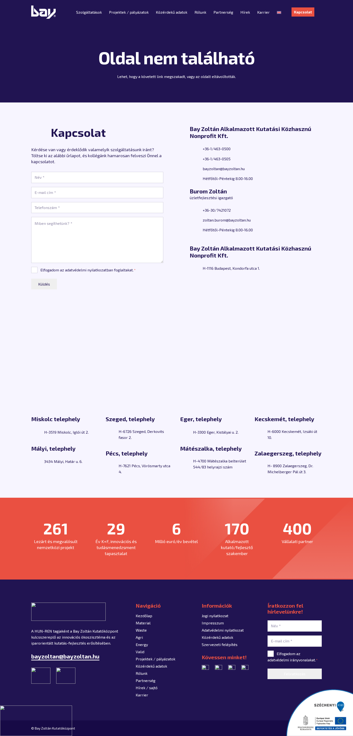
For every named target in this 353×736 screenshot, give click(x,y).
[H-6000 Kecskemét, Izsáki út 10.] (261, 434)
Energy (142, 644)
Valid (140, 651)
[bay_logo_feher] (43, 12)
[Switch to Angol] (279, 12)
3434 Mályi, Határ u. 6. (63, 461)
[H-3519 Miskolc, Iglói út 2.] (37, 432)
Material (143, 623)
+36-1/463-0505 (217, 158)
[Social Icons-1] (205, 668)
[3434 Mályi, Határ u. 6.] (37, 461)
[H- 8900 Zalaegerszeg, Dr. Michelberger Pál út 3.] (261, 468)
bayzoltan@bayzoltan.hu (224, 168)
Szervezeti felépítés (219, 644)
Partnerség (145, 680)
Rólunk (141, 673)
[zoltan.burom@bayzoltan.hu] (196, 220)
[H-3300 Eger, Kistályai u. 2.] (186, 432)
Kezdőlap (144, 615)
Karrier (142, 695)
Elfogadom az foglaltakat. (88, 270)
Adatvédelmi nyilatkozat (223, 630)
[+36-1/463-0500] (196, 148)
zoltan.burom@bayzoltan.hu (227, 220)
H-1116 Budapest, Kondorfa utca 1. (231, 268)
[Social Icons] (218, 668)
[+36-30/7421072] (196, 210)
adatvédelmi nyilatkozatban (89, 270)
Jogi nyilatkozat (215, 615)
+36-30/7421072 (217, 210)
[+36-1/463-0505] (196, 158)
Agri (139, 637)
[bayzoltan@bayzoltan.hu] (196, 168)
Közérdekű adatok (151, 666)
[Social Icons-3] (245, 668)
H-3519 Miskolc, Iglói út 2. (66, 432)
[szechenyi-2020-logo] (319, 712)
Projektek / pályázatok (155, 659)
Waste (141, 630)
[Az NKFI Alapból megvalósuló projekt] (36, 721)
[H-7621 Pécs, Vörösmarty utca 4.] (112, 468)
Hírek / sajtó (147, 687)
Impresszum (213, 623)
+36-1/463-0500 (217, 148)
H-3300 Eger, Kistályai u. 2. (215, 432)
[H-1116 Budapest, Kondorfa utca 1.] (196, 268)
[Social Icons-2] (231, 668)
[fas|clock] (196, 178)
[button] (319, 12)
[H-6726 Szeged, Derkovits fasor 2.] (112, 434)
